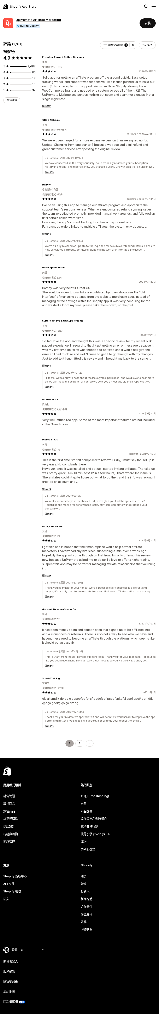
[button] (132, 45)
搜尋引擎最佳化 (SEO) (95, 834)
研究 (6, 899)
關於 (84, 876)
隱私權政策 (10, 981)
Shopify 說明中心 (15, 876)
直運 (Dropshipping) (95, 796)
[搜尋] (146, 7)
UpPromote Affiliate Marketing (38, 20)
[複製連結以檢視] (87, 57)
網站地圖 (9, 991)
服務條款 (9, 971)
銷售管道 (9, 796)
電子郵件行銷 (89, 826)
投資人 (85, 891)
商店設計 (9, 826)
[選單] (154, 7)
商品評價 (86, 811)
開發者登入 (10, 961)
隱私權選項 (10, 1001)
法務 (84, 922)
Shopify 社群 (12, 891)
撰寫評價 (12, 100)
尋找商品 (9, 803)
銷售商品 (9, 811)
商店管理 (9, 841)
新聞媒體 (86, 899)
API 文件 (8, 884)
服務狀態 (86, 929)
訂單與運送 (10, 818)
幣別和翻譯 (88, 849)
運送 (84, 841)
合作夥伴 (86, 906)
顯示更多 (46, 106)
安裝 (148, 23)
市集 (84, 803)
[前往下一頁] (90, 743)
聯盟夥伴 (86, 914)
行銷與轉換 (10, 834)
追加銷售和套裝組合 (94, 818)
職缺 (84, 884)
